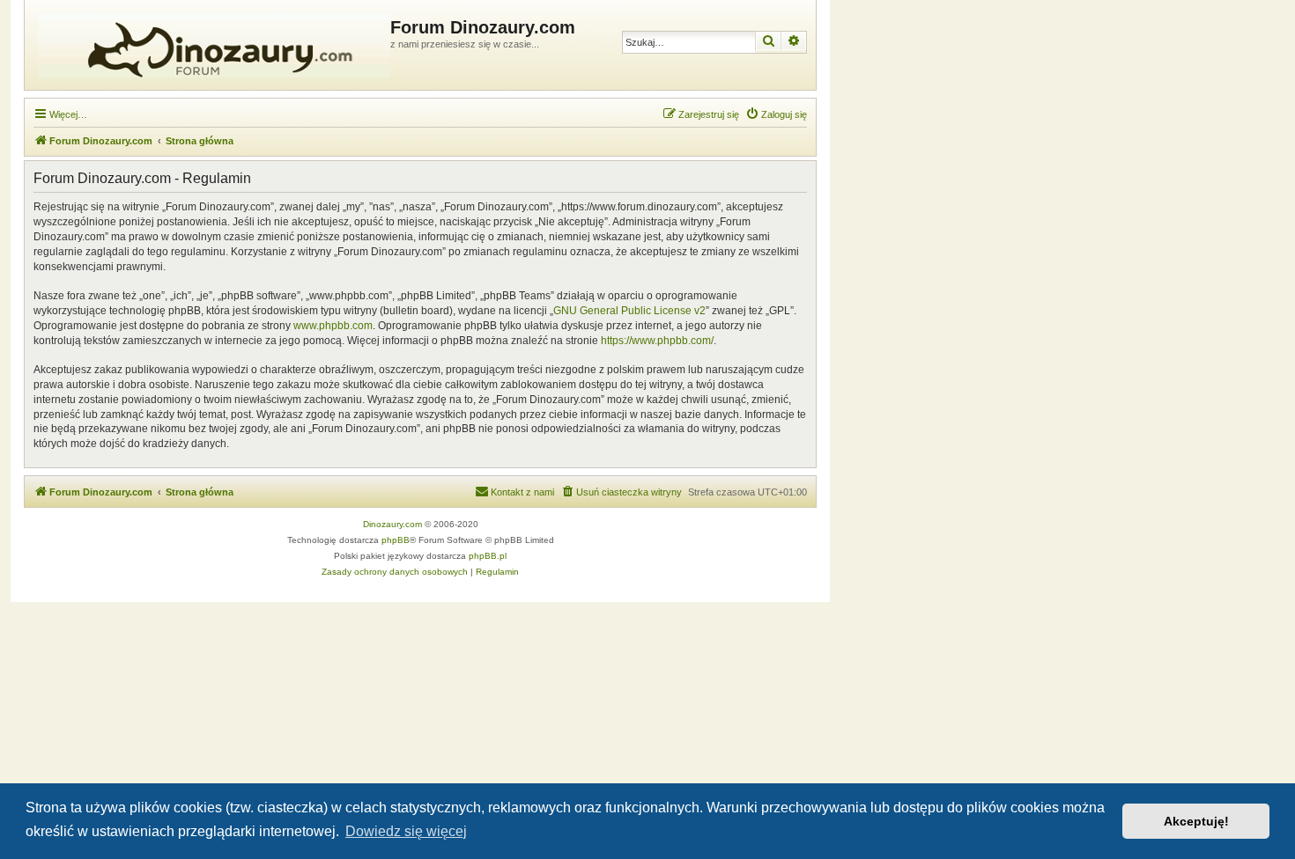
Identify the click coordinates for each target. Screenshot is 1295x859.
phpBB (395, 540)
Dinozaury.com (392, 524)
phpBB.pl (488, 556)
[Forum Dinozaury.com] (209, 44)
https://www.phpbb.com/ (657, 340)
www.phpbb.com (333, 325)
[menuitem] (776, 114)
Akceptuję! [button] (1196, 821)
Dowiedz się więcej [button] (406, 831)
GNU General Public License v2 (629, 311)
